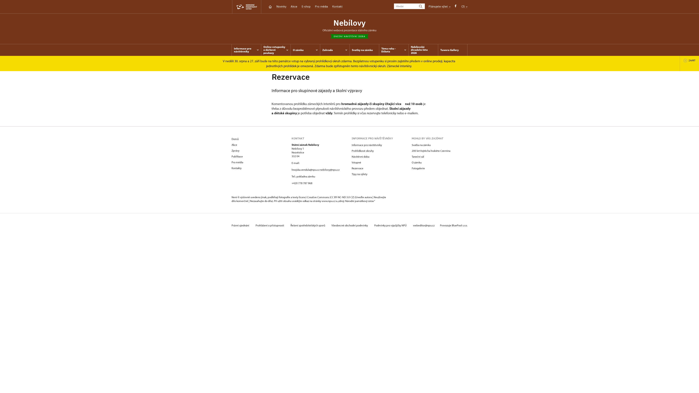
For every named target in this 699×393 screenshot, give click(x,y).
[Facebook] (455, 7)
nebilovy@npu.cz (329, 169)
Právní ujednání (241, 225)
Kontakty (237, 168)
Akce (294, 6)
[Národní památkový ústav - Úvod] (246, 7)
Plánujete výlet (439, 6)
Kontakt (337, 6)
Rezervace (357, 168)
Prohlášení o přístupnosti (270, 225)
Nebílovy (349, 23)
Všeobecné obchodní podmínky (349, 225)
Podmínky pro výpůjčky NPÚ (390, 225)
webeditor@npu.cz (424, 225)
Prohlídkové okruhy (363, 150)
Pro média (321, 6)
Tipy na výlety (359, 174)
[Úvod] (270, 6)
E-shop (306, 6)
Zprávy (235, 150)
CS (463, 6)
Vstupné (356, 162)
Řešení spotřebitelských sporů (308, 225)
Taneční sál (418, 156)
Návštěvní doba (360, 156)
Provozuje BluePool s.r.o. (453, 225)
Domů (235, 139)
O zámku (417, 162)
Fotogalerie (418, 168)
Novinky (281, 6)
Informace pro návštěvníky (367, 145)
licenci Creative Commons (314, 197)
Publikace (237, 156)
